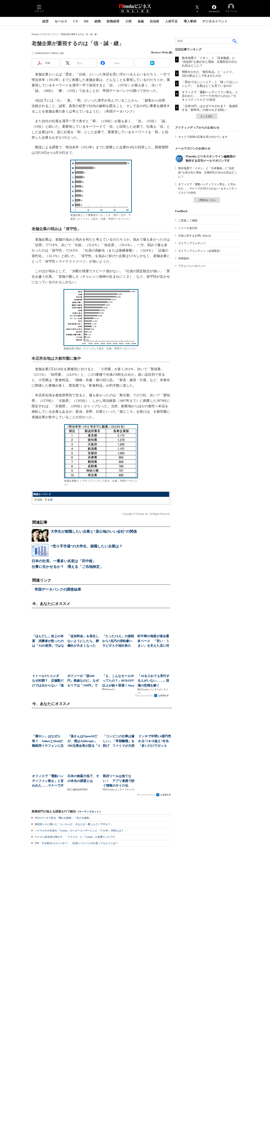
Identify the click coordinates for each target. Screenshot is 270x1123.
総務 (97, 21)
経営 (45, 21)
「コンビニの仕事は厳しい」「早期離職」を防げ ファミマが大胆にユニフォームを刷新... (119, 741)
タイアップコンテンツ (192, 243)
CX (75, 21)
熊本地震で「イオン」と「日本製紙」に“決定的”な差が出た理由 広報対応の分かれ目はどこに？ (210, 61)
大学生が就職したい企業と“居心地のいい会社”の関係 (94, 531)
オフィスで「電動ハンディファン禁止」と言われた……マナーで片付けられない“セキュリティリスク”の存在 (210, 96)
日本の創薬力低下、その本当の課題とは (83, 778)
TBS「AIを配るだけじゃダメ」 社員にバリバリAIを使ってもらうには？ (76, 843)
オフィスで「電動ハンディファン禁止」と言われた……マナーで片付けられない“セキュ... (48, 781)
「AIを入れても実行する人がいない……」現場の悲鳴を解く (154, 680)
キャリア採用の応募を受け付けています (203, 136)
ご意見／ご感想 (187, 220)
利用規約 (183, 258)
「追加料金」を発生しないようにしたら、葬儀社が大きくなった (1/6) (83, 641)
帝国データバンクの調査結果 (58, 589)
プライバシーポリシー (192, 266)
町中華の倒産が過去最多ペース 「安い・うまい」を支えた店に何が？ (153, 641)
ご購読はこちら (207, 199)
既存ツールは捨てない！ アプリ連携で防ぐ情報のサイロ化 (119, 780)
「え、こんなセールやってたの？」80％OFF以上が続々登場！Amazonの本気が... (118, 681)
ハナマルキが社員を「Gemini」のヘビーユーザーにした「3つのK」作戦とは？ (79, 830)
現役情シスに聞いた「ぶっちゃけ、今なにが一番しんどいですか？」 (74, 824)
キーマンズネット (89, 811)
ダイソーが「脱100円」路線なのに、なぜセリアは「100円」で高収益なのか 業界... (83, 681)
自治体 (154, 21)
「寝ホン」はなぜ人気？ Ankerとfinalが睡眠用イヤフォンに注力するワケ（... (48, 741)
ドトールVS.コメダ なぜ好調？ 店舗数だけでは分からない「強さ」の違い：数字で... (48, 681)
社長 (50, 499)
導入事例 (190, 21)
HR (86, 21)
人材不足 (171, 21)
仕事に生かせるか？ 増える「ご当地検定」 (67, 567)
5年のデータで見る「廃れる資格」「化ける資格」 (63, 817)
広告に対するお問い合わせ (194, 235)
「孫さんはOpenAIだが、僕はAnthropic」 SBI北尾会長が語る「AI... (84, 741)
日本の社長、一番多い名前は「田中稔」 (64, 561)
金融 (141, 21)
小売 (128, 21)
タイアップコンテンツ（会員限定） (200, 250)
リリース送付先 (187, 228)
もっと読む (206, 116)
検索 (235, 41)
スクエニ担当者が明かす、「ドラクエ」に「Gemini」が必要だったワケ (75, 836)
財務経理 (113, 21)
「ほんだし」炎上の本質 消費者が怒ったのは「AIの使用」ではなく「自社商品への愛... (48, 641)
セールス (61, 21)
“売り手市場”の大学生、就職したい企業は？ (87, 546)
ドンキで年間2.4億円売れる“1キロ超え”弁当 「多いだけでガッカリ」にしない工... (155, 741)
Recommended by (144, 695)
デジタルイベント (215, 21)
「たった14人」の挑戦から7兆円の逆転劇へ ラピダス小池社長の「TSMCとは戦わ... (118, 641)
